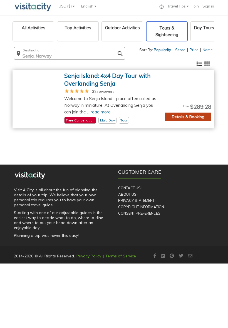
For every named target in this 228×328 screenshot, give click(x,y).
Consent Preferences (139, 213)
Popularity (162, 50)
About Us (127, 194)
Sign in (208, 6)
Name (208, 50)
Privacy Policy (88, 256)
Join (195, 6)
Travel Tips (177, 6)
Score (180, 50)
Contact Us (129, 188)
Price (194, 50)
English (87, 6)
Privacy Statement (136, 200)
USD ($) (66, 6)
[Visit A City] (30, 175)
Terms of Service (120, 256)
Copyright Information (141, 207)
